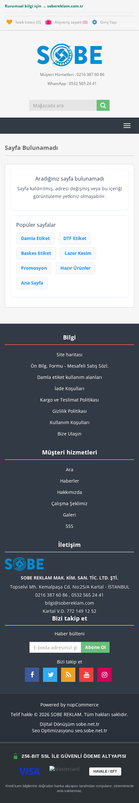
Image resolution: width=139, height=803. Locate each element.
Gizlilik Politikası (69, 411)
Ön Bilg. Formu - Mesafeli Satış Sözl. (70, 366)
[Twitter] (50, 675)
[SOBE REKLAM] (69, 55)
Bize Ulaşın (69, 434)
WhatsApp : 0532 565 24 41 (72, 83)
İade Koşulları (69, 388)
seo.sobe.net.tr (91, 730)
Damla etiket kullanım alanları (69, 377)
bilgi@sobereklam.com (69, 603)
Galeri (69, 515)
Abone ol (95, 647)
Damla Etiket (35, 238)
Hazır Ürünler (75, 268)
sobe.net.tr (88, 724)
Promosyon (34, 268)
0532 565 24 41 (87, 595)
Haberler (69, 481)
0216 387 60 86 (51, 595)
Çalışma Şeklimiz (69, 503)
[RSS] (68, 675)
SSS (69, 526)
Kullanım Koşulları (70, 422)
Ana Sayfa (32, 283)
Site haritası (69, 354)
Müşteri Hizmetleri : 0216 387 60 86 (71, 74)
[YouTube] (86, 675)
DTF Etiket (74, 238)
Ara (69, 469)
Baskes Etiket (36, 253)
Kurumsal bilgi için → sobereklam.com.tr (44, 6)
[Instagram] (104, 675)
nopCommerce (83, 705)
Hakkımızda (69, 492)
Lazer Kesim (78, 253)
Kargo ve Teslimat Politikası (69, 400)
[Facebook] (32, 675)
